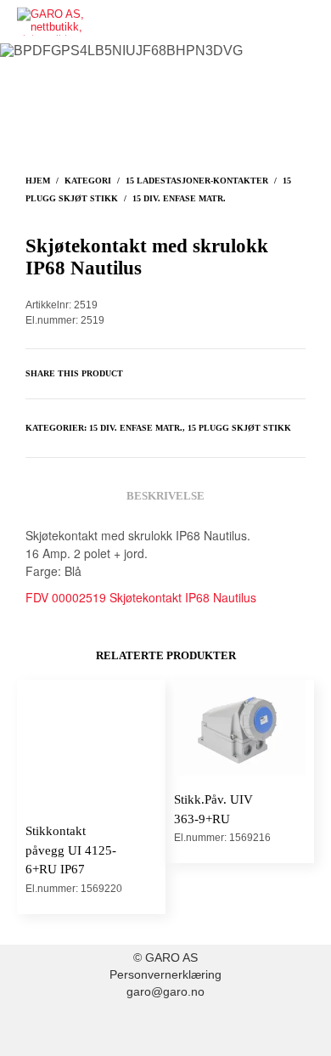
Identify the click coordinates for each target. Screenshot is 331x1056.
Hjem (37, 180)
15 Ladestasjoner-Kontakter (197, 180)
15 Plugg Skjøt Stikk (239, 427)
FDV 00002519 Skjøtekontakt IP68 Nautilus (140, 597)
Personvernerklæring (165, 974)
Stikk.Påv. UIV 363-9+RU (213, 809)
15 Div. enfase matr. (179, 198)
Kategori (88, 180)
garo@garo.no (165, 991)
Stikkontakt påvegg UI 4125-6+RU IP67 (70, 850)
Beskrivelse (165, 495)
